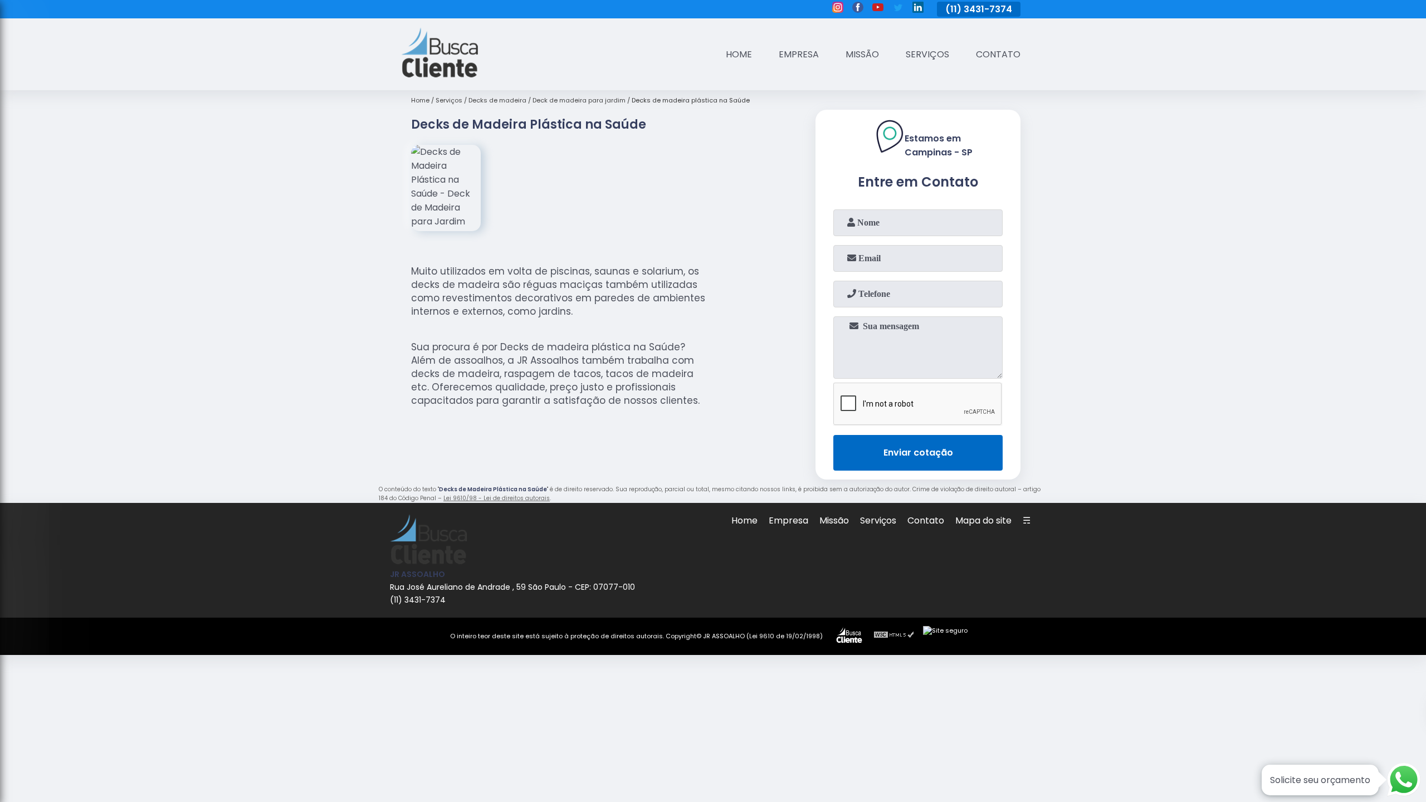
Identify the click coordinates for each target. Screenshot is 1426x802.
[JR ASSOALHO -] (439, 74)
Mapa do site (983, 520)
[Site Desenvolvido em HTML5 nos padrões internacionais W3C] (894, 636)
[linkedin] (918, 9)
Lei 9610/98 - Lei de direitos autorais (496, 498)
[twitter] (898, 9)
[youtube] (877, 9)
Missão (862, 54)
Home (739, 54)
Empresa (799, 54)
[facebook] (857, 9)
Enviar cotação (918, 452)
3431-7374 (988, 9)
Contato (998, 54)
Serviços (927, 54)
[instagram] (837, 9)
